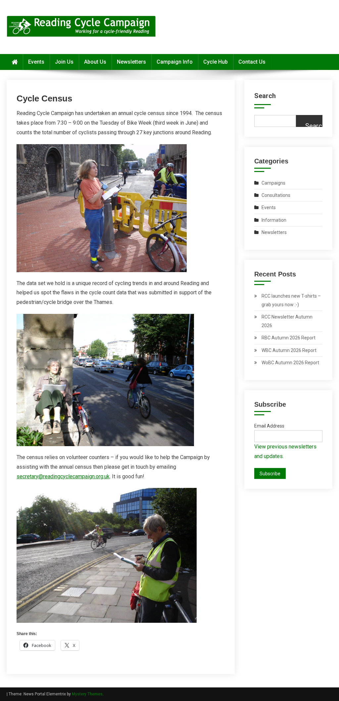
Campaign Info (175, 62)
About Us (95, 62)
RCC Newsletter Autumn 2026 (287, 321)
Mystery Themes (87, 694)
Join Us (64, 62)
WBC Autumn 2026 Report (289, 350)
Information (274, 220)
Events (36, 62)
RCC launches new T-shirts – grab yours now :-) (291, 300)
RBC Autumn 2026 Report (288, 337)
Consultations (276, 195)
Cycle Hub (215, 62)
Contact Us (252, 62)
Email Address (269, 426)
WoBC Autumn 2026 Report (290, 362)
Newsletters (131, 62)
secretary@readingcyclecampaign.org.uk (63, 476)
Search (265, 96)
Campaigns (273, 183)
